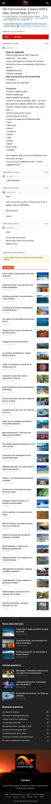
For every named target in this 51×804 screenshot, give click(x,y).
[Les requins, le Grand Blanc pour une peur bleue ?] (43, 322)
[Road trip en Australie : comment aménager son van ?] (43, 606)
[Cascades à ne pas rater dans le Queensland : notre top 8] (43, 379)
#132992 (46, 188)
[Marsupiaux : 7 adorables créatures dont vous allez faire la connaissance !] (8, 673)
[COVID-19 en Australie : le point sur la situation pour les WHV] (43, 367)
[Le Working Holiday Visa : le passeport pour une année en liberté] (8, 685)
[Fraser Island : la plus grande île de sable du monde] (43, 276)
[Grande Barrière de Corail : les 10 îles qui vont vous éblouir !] (43, 413)
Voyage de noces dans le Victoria (15, 342)
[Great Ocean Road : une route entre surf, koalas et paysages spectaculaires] (43, 288)
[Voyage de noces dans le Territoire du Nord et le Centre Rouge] (43, 333)
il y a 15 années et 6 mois (38, 26)
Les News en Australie (10, 712)
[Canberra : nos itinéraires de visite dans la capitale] (43, 481)
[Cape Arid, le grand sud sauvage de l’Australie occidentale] (43, 538)
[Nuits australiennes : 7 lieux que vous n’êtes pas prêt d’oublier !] (43, 435)
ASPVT (42, 797)
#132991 (46, 172)
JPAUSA (29, 797)
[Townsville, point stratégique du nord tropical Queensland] (43, 458)
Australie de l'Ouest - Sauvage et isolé (16, 726)
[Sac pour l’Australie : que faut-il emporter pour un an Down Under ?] (43, 401)
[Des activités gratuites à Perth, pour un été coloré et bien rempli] (43, 447)
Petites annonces (27, 18)
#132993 (46, 223)
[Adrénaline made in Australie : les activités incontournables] (43, 504)
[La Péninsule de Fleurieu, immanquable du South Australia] (43, 310)
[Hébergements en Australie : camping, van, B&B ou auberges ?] (43, 572)
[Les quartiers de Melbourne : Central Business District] (43, 356)
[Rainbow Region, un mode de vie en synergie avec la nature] (43, 595)
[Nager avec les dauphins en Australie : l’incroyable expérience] (43, 424)
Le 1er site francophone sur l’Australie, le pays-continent (21, 16)
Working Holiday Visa (12, 18)
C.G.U (9, 797)
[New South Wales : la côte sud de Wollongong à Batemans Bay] (43, 549)
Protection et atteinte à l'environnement (17, 737)
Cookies (28, 794)
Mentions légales (38, 794)
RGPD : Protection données (14, 794)
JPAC (36, 797)
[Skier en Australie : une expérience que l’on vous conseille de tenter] (43, 526)
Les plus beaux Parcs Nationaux (14, 719)
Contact (15, 797)
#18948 (46, 43)
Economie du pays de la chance (14, 733)
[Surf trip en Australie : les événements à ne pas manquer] (43, 299)
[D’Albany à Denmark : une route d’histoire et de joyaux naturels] (43, 470)
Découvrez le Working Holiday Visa (15, 715)
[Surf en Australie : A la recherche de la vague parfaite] (43, 515)
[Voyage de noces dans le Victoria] (43, 345)
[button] (47, 3)
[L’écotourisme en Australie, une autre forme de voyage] (43, 492)
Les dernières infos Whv (11, 723)
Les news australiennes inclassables (16, 740)
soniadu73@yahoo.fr (14, 162)
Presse (23, 797)
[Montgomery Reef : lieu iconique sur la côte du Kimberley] (43, 560)
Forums (45, 16)
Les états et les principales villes (14, 730)
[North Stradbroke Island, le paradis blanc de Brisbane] (43, 390)
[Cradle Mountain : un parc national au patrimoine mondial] (43, 583)
